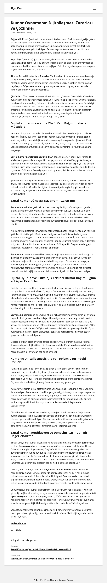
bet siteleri (17, 530)
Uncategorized (29, 540)
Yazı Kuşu (16, 8)
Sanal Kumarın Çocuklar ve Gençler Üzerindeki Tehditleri (42, 558)
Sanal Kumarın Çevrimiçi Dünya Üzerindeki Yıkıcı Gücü (41, 549)
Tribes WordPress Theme (45, 580)
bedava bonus (18, 523)
